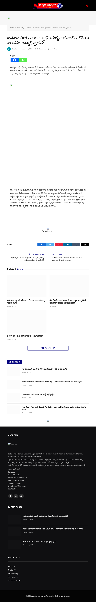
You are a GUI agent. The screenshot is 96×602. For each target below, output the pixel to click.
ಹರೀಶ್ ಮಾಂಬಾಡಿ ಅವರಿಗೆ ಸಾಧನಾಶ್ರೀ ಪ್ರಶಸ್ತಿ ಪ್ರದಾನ (25, 336)
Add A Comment (48, 348)
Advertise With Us (14, 581)
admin (16, 49)
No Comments (41, 49)
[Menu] (9, 6)
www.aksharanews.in (38, 596)
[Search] (87, 6)
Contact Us (12, 570)
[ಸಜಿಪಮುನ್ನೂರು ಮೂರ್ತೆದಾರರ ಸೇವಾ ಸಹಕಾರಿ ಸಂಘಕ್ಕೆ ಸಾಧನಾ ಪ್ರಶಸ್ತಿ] (26, 286)
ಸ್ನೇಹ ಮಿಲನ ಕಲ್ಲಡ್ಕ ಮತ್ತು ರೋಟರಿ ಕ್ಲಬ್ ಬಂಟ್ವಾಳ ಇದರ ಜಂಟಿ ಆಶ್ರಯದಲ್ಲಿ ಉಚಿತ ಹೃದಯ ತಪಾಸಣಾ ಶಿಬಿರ (54, 408)
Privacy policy (13, 574)
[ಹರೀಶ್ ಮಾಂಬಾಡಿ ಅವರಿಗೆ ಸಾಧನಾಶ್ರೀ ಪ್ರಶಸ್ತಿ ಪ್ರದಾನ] (26, 321)
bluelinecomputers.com (62, 596)
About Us (11, 566)
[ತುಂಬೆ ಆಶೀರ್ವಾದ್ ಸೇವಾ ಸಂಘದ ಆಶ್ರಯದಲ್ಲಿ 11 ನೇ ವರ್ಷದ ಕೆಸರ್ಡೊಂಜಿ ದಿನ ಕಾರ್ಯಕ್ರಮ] (69, 286)
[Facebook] (15, 60)
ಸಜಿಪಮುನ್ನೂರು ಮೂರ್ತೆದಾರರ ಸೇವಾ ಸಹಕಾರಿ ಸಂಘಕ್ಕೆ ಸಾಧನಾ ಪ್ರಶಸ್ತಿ (26, 301)
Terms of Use (13, 577)
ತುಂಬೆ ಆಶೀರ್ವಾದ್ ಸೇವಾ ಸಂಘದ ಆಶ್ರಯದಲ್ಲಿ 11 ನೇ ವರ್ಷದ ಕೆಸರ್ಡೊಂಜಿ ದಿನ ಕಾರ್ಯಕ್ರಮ (68, 301)
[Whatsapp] (23, 60)
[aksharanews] (48, 6)
